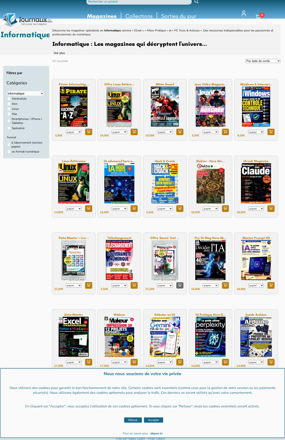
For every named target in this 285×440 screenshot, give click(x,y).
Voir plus (59, 53)
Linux (15, 109)
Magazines (102, 16)
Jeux (14, 104)
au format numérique (25, 152)
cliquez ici (156, 433)
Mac (14, 114)
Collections (139, 16)
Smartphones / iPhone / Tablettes (26, 121)
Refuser (133, 420)
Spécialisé (18, 128)
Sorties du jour (178, 16)
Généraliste (19, 99)
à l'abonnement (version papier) (26, 145)
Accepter (153, 420)
